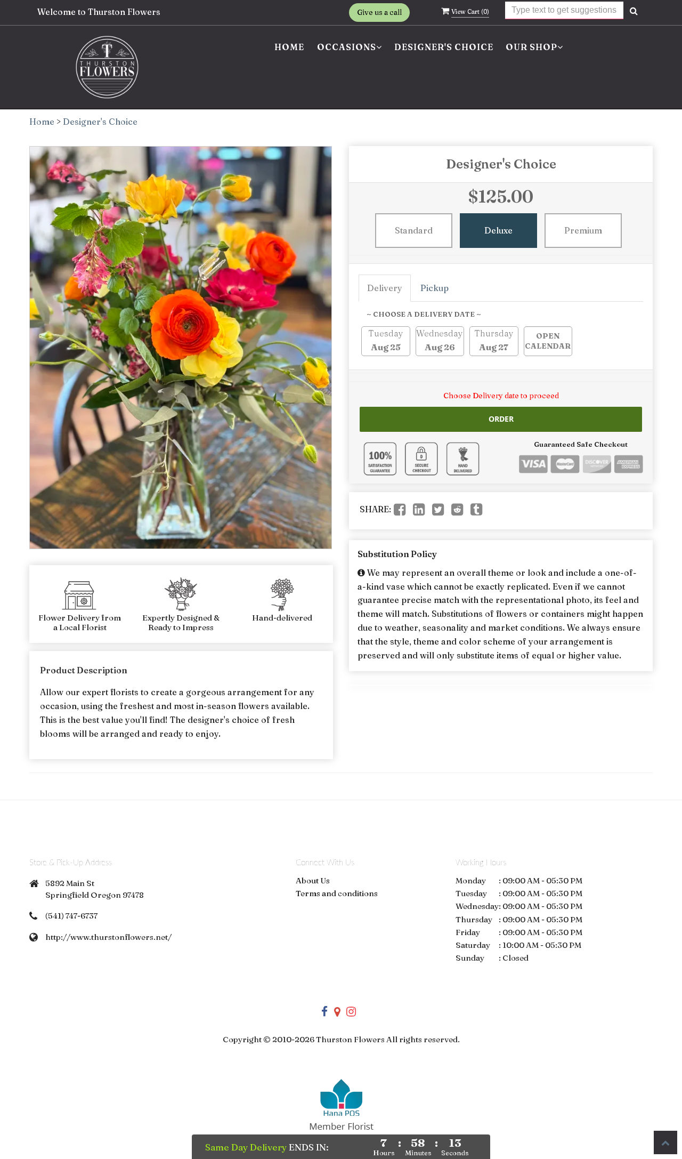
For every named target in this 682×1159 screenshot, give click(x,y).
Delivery (384, 288)
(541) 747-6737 (71, 916)
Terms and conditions (337, 893)
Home (289, 47)
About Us (313, 880)
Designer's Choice (443, 47)
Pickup (434, 288)
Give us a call (379, 12)
